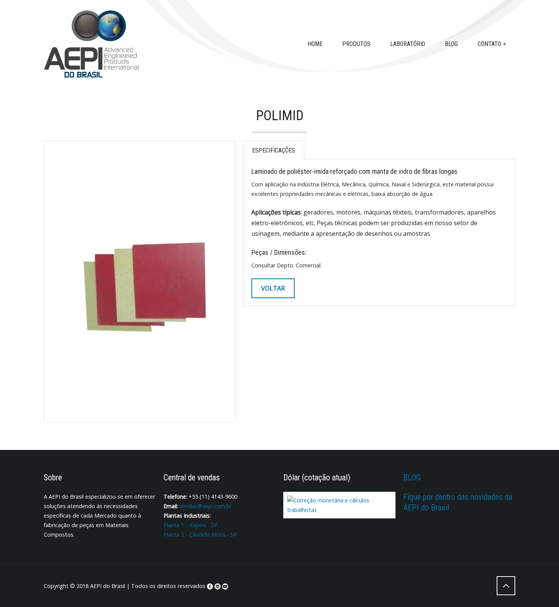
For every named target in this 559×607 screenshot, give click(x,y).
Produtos (356, 44)
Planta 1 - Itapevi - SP (191, 525)
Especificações (273, 150)
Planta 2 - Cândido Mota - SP (200, 534)
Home (315, 44)
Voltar (273, 288)
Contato (489, 44)
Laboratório (407, 44)
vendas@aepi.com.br (205, 506)
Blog (451, 44)
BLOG (412, 477)
